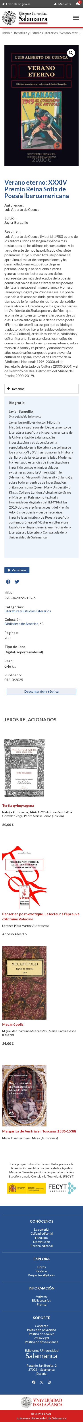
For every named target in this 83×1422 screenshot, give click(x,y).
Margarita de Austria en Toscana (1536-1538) (39, 1131)
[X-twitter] (41, 1382)
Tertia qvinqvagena (18, 805)
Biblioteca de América (21, 623)
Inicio (6, 33)
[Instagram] (49, 1382)
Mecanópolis (12, 1024)
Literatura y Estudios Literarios (35, 33)
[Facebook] (34, 1382)
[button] (76, 18)
